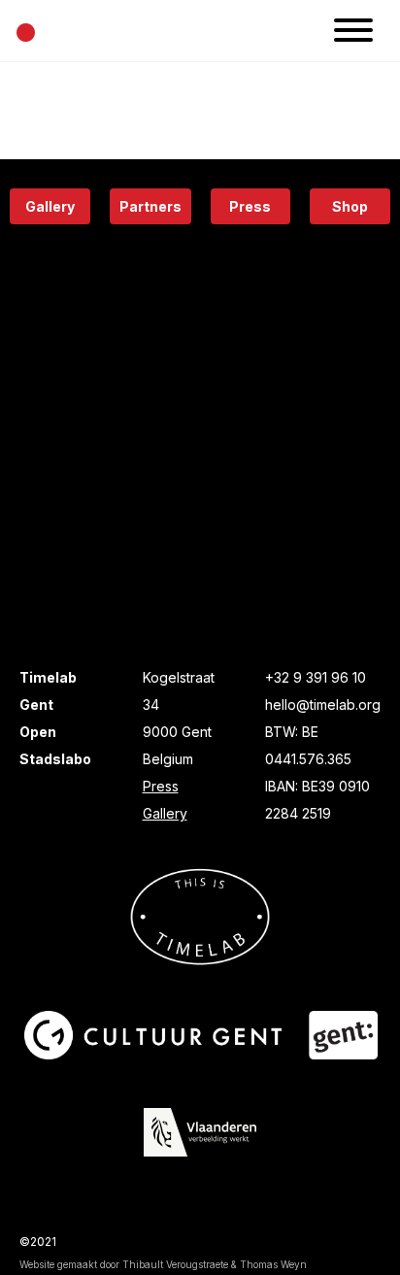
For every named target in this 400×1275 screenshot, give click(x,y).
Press (250, 206)
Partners (150, 206)
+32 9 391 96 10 (315, 677)
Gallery (50, 206)
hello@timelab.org (323, 704)
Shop (350, 206)
